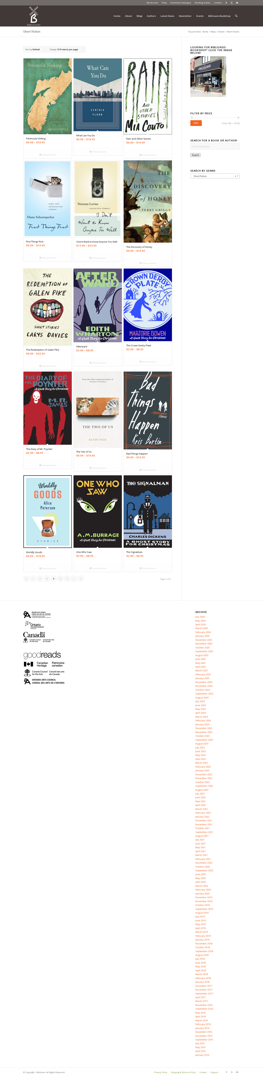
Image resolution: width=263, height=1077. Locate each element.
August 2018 (201, 955)
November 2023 (203, 732)
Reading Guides (202, 2)
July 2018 (200, 958)
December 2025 (203, 639)
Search (195, 155)
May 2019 (200, 924)
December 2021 (203, 820)
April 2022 (200, 805)
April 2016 (200, 1016)
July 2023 (200, 747)
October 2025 (202, 647)
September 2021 (204, 832)
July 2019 (200, 916)
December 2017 (203, 985)
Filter (196, 123)
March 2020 (201, 885)
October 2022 (202, 782)
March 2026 (201, 628)
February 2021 (203, 859)
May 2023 (200, 755)
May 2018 (200, 966)
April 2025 (200, 666)
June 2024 (200, 705)
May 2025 (200, 663)
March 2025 (201, 670)
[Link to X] (231, 2)
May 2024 (200, 709)
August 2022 (201, 789)
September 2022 (204, 785)
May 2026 (200, 620)
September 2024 (204, 693)
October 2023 (202, 735)
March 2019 (201, 931)
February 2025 (203, 674)
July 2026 (200, 616)
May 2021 (200, 847)
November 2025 (203, 643)
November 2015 (203, 1035)
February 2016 (203, 1024)
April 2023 (200, 759)
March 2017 (201, 1001)
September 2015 (204, 1039)
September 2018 (204, 951)
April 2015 (200, 1051)
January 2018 (202, 981)
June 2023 (200, 751)
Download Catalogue (181, 2)
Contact (218, 2)
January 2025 (202, 678)
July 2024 (200, 701)
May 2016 (200, 1012)
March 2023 (201, 762)
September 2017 (204, 993)
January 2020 (202, 893)
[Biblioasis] (33, 16)
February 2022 (203, 812)
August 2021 (201, 835)
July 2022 (200, 793)
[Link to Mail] (237, 2)
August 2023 (201, 743)
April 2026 (200, 624)
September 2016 (204, 1008)
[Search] (236, 16)
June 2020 (200, 874)
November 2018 (203, 943)
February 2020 (203, 889)
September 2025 (204, 651)
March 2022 (201, 809)
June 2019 (200, 920)
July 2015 (200, 1043)
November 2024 (203, 685)
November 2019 (203, 901)
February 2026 (203, 632)
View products (49, 154)
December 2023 (203, 728)
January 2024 (202, 724)
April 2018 (200, 970)
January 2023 (202, 770)
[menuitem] (152, 3)
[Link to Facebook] (226, 2)
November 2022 (203, 778)
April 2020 (200, 881)
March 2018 (201, 974)
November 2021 (203, 824)
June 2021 (200, 843)
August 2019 (201, 912)
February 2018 (203, 978)
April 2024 (200, 712)
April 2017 (200, 997)
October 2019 (202, 905)
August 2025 (201, 655)
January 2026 (202, 635)
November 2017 (203, 989)
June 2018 (200, 962)
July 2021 (200, 839)
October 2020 (202, 866)
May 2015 (200, 1047)
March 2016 (201, 1020)
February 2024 (203, 720)
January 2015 (202, 1055)
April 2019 (200, 928)
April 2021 (200, 851)
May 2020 (200, 878)
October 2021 (202, 828)
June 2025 (200, 659)
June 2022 (200, 797)
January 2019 (202, 939)
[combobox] (215, 175)
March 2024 (201, 716)
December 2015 (203, 1031)
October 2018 (202, 947)
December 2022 (203, 774)
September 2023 (204, 739)
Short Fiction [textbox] (214, 176)
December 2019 (203, 897)
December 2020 (203, 862)
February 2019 (203, 935)
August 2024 (201, 697)
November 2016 (203, 1005)
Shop (164, 2)
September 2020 (204, 870)
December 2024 (203, 682)
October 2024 (202, 689)
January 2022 (202, 816)
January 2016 (202, 1028)
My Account (152, 2)
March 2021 (201, 855)
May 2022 (200, 801)
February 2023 (203, 766)
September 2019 (204, 909)
